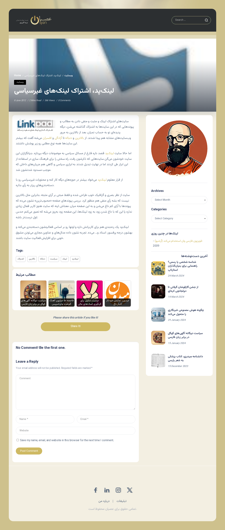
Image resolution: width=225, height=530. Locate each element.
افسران (47, 138)
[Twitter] (129, 490)
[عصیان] (34, 20)
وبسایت (68, 76)
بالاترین (80, 138)
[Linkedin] (107, 490)
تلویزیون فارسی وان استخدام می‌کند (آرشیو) (178, 241)
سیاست (53, 259)
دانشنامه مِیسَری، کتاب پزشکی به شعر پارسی (185, 358)
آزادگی (58, 138)
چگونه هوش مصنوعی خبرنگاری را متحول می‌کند (186, 312)
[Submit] (206, 20)
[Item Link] (158, 268)
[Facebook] (95, 490)
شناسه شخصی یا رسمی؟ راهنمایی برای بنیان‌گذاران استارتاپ (182, 266)
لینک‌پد (110, 153)
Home (17, 76)
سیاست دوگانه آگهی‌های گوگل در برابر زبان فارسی (185, 335)
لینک (64, 259)
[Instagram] (118, 490)
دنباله (68, 138)
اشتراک (20, 259)
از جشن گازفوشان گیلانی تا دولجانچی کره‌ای (183, 289)
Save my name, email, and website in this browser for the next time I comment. (67, 440)
